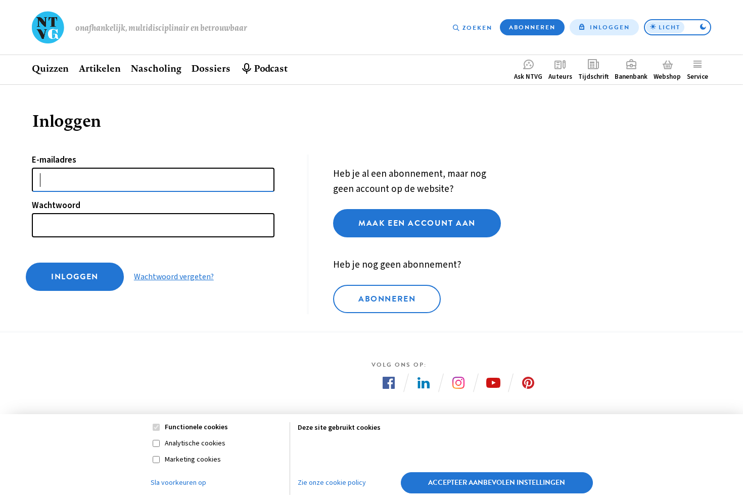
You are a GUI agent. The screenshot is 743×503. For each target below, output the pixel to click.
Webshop (667, 76)
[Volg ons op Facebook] (389, 383)
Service (697, 76)
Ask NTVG (528, 76)
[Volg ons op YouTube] (493, 383)
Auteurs (560, 76)
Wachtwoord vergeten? (174, 276)
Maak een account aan (417, 223)
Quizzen (50, 68)
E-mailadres (54, 160)
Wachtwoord (56, 205)
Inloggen (610, 27)
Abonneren (532, 27)
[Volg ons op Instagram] (458, 383)
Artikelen (99, 68)
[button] (677, 27)
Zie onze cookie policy (332, 483)
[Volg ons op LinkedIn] (423, 383)
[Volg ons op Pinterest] (528, 383)
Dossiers (210, 68)
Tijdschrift (593, 76)
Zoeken (477, 27)
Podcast (271, 68)
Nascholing (155, 68)
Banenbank (631, 76)
